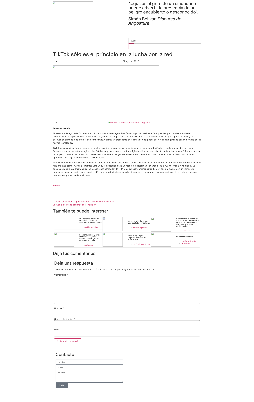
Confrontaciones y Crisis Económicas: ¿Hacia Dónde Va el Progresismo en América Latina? (90, 237)
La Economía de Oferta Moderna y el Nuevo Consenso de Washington (90, 220)
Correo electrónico (64, 319)
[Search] (131, 46)
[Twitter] (139, 31)
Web (56, 330)
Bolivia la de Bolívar (184, 236)
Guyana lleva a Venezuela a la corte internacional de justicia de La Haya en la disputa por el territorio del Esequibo (187, 222)
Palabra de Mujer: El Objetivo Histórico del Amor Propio (137, 238)
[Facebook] (131, 31)
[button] (77, 195)
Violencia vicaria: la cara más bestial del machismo (139, 222)
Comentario (61, 275)
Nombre (59, 308)
